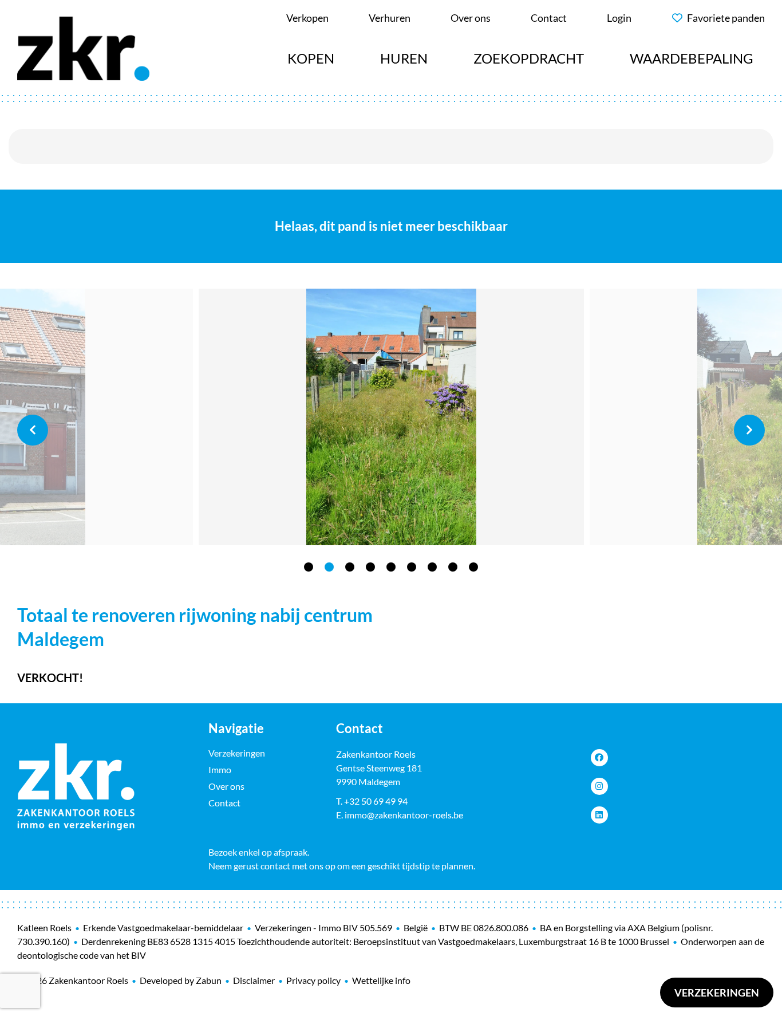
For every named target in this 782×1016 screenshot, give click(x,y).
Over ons (226, 786)
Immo (219, 769)
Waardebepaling (691, 58)
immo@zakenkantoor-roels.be (404, 814)
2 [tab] (329, 567)
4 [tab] (370, 567)
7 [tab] (432, 567)
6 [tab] (411, 567)
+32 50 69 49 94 (376, 801)
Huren (404, 58)
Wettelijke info (381, 980)
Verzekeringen (716, 992)
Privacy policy (313, 980)
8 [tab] (452, 567)
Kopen (310, 58)
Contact (224, 802)
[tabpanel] (391, 417)
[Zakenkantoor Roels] (83, 47)
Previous (32, 430)
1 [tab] (308, 567)
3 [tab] (349, 567)
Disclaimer (254, 980)
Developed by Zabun (181, 980)
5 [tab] (391, 567)
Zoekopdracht (528, 58)
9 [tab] (473, 567)
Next (749, 430)
